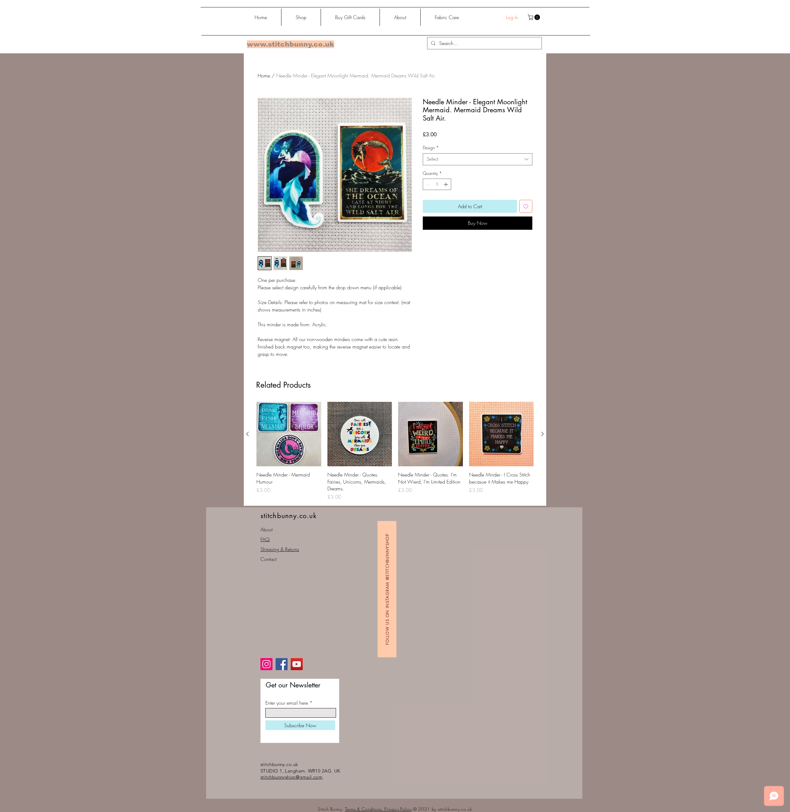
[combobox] (477, 159)
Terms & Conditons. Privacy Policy (378, 809)
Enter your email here (286, 702)
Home (264, 75)
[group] (395, 451)
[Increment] (446, 184)
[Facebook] (282, 664)
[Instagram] (266, 664)
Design (431, 147)
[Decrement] (427, 184)
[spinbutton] (437, 184)
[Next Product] (542, 434)
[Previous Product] (247, 434)
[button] (534, 17)
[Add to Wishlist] (525, 206)
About (266, 529)
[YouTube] (297, 664)
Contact (268, 559)
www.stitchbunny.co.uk (290, 44)
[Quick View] (288, 434)
